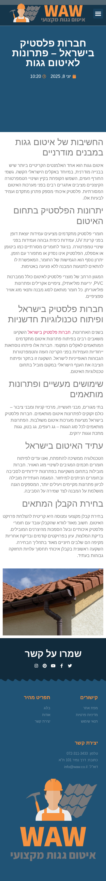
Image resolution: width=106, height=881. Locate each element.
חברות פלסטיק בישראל (49, 332)
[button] (98, 14)
